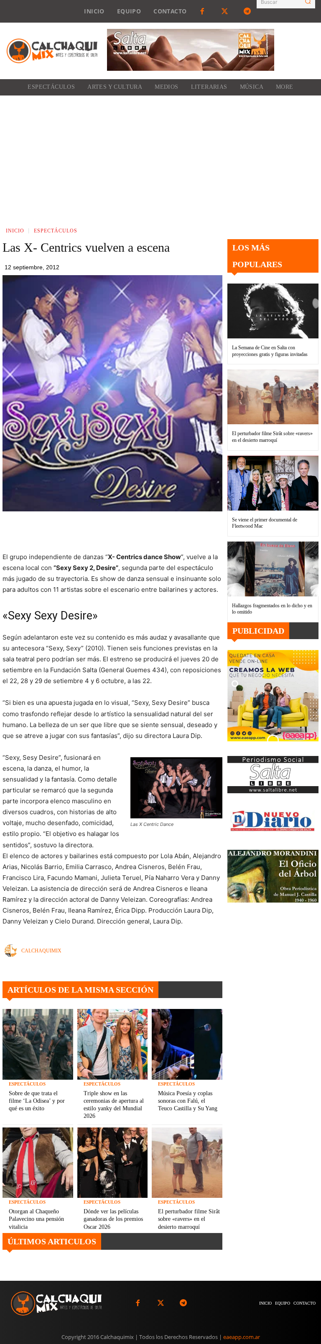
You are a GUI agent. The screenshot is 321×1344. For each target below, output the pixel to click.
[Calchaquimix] (13, 950)
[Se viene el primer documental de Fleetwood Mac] (272, 483)
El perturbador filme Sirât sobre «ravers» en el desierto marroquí (189, 1219)
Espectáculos (55, 231)
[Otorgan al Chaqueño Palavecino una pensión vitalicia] (38, 1162)
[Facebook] (202, 11)
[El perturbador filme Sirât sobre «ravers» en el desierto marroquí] (187, 1162)
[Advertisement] (160, 158)
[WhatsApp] (146, 530)
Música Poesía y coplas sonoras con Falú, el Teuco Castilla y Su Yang (187, 1101)
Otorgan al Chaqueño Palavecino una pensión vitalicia (36, 1219)
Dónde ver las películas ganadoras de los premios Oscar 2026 (113, 1219)
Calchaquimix (41, 951)
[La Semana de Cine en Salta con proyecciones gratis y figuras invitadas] (272, 311)
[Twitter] (225, 11)
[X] (127, 530)
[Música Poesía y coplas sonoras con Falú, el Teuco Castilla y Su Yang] (187, 1044)
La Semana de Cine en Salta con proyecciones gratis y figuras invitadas (270, 351)
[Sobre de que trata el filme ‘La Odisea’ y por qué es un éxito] (38, 1044)
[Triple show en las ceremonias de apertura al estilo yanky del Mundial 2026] (112, 1044)
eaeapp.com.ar (241, 1337)
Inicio (15, 231)
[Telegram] (247, 11)
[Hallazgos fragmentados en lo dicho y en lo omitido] (272, 569)
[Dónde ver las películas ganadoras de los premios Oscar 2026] (112, 1162)
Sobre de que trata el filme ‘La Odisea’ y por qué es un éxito (37, 1101)
